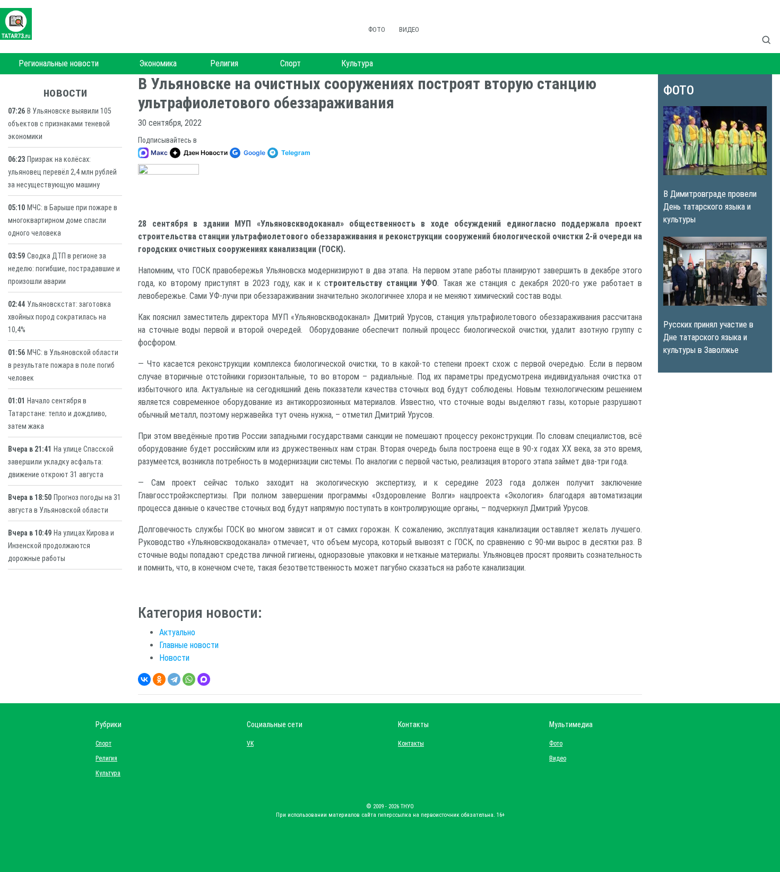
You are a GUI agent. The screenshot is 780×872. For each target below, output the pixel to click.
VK (250, 743)
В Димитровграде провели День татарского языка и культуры (710, 207)
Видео (409, 29)
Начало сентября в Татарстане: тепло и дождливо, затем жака (57, 413)
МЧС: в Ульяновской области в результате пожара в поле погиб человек (63, 365)
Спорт (290, 63)
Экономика (158, 63)
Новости (174, 658)
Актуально (177, 632)
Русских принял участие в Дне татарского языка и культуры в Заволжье (708, 337)
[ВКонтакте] (144, 679)
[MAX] (203, 679)
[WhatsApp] (189, 679)
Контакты (408, 743)
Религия (224, 63)
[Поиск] (770, 28)
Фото (376, 29)
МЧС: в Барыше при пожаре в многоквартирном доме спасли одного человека (62, 220)
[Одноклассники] (159, 679)
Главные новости (189, 645)
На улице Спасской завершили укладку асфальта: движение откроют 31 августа (61, 462)
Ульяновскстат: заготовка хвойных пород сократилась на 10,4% (59, 317)
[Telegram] (174, 679)
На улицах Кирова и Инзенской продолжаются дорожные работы (61, 546)
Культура (357, 63)
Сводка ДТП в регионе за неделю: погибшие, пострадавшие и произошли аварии (64, 269)
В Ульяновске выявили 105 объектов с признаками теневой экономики (59, 124)
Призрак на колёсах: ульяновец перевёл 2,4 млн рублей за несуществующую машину (62, 172)
